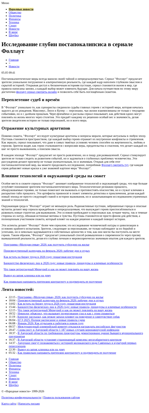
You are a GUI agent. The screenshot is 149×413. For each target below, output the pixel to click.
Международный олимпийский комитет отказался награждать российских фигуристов (72, 326)
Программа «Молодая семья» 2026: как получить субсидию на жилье (46, 244)
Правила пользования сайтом (61, 397)
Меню (5, 3)
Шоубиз (14, 35)
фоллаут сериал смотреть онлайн (36, 91)
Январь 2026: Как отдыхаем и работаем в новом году (51, 323)
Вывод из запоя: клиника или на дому (27, 275)
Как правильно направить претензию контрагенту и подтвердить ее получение (53, 281)
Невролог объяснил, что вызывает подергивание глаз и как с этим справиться (66, 313)
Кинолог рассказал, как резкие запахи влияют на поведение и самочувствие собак (68, 316)
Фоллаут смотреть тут (114, 165)
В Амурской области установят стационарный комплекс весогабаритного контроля (69, 339)
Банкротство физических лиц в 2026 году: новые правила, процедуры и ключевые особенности (63, 263)
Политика (15, 15)
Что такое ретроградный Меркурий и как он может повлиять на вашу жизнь (51, 269)
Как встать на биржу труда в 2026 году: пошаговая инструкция (43, 256)
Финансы (15, 19)
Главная (14, 59)
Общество (15, 12)
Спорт (13, 25)
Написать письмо (29, 403)
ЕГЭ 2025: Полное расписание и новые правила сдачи (51, 320)
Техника (14, 22)
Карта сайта (8, 403)
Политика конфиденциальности (21, 397)
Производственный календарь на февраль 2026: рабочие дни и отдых (47, 250)
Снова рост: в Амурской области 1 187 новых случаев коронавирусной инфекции (68, 329)
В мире (13, 32)
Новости (14, 28)
